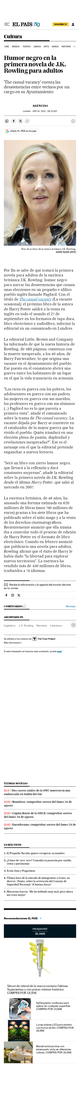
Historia (66, 46)
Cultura (13, 36)
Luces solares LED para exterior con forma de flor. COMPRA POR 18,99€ (55, 1027)
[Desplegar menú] (7, 24)
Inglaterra (9, 625)
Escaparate (40, 931)
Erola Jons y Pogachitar (21, 870)
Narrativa (42, 625)
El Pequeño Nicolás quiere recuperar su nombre (36, 853)
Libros (37, 46)
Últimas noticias (16, 783)
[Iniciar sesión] (73, 24)
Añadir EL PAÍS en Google (23, 131)
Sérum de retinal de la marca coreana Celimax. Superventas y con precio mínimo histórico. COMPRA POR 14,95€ (38, 989)
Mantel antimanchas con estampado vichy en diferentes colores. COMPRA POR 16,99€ (54, 1049)
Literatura (56, 625)
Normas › (71, 606)
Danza (55, 46)
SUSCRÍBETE (60, 24)
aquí (59, 651)
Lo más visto (12, 844)
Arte (46, 46)
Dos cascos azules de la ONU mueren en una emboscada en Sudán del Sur (37, 792)
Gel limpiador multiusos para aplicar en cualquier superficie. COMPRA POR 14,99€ (53, 1006)
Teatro (26, 46)
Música (16, 46)
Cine (6, 46)
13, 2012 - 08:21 (45, 111)
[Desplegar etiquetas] (73, 625)
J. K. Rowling (25, 625)
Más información (12, 642)
